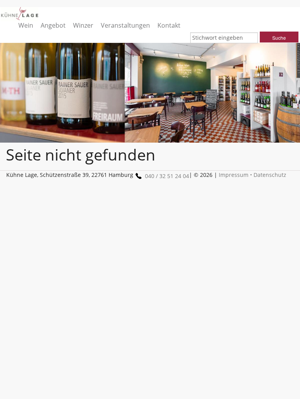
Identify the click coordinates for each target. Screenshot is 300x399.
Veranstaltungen (125, 25)
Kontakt (168, 25)
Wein (25, 25)
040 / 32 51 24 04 (167, 176)
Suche (279, 37)
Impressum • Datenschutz (252, 174)
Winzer (83, 25)
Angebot (53, 25)
